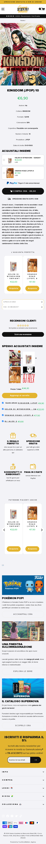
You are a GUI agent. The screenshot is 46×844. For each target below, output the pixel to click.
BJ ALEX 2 (11, 421)
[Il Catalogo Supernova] (23, 688)
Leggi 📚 (7, 788)
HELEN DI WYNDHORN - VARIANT (14, 276)
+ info (16, 162)
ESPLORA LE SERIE (23, 671)
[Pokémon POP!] (23, 585)
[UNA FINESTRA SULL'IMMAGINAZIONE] (23, 631)
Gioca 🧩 (8, 796)
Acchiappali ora (23, 614)
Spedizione (10, 302)
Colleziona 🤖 (12, 804)
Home (22, 20)
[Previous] (4, 530)
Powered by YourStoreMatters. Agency (23, 842)
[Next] (41, 530)
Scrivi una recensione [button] (23, 334)
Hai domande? (11, 307)
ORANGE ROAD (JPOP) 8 (32, 276)
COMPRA (7, 780)
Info (5, 772)
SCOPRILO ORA (23, 725)
